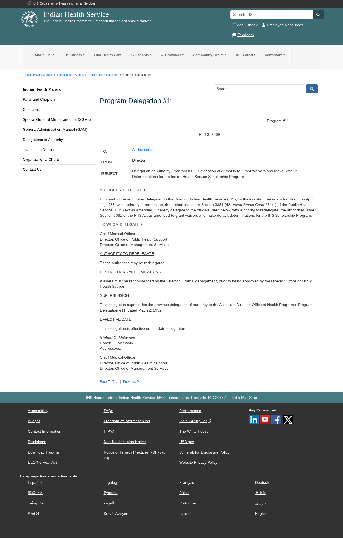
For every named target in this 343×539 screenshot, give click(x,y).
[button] (318, 15)
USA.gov (186, 442)
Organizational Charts (41, 160)
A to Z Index (247, 25)
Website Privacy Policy (198, 463)
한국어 (33, 514)
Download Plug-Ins (44, 452)
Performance (190, 411)
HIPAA (109, 431)
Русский (111, 493)
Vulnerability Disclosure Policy (204, 452)
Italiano (185, 514)
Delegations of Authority (43, 140)
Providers (171, 55)
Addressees (142, 150)
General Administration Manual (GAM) (55, 130)
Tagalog (110, 483)
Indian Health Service (76, 14)
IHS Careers (245, 55)
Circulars (30, 110)
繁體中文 (35, 493)
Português (188, 503)
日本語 (260, 493)
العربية (109, 503)
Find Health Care (107, 55)
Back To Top (109, 382)
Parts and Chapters (39, 100)
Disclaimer (37, 442)
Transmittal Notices (39, 150)
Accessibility (38, 411)
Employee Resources (285, 25)
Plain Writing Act (193, 421)
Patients (140, 55)
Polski (184, 493)
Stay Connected (262, 410)
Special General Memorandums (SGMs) (57, 120)
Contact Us (32, 169)
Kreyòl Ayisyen (116, 514)
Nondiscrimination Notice (125, 442)
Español (35, 483)
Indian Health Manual (42, 89)
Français (186, 483)
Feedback (245, 35)
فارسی (260, 503)
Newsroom (273, 55)
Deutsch (262, 483)
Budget (34, 421)
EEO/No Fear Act (42, 463)
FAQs (108, 411)
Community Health (208, 55)
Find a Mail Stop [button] (243, 398)
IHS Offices (73, 55)
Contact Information (44, 431)
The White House (194, 431)
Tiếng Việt (36, 503)
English (261, 514)
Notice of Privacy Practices (126, 452)
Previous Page (133, 382)
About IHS (43, 55)
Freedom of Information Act (127, 421)
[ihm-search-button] (312, 88)
